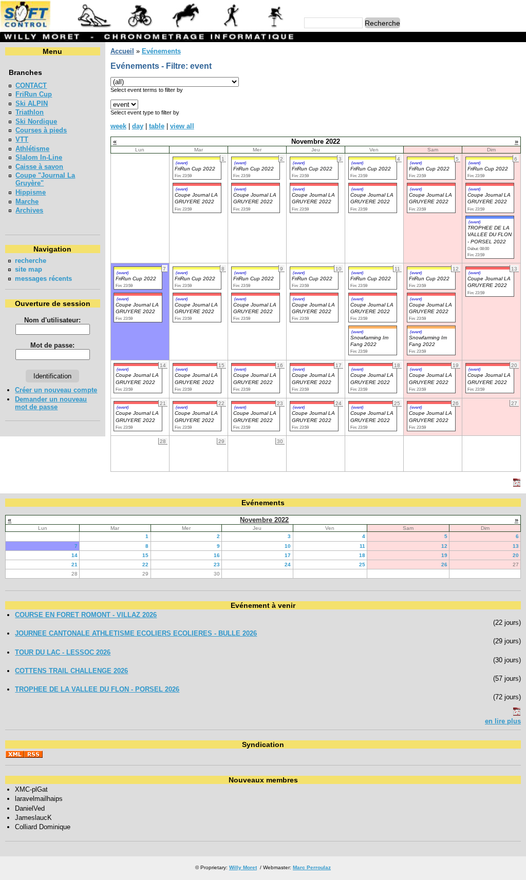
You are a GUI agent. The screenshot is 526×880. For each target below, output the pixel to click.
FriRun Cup (33, 94)
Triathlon (29, 112)
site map (28, 269)
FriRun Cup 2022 (195, 168)
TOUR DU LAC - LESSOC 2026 (62, 652)
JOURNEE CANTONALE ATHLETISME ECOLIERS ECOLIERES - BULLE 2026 (136, 633)
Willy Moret (243, 867)
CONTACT (31, 85)
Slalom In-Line (38, 157)
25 (362, 564)
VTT (21, 139)
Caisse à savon (39, 166)
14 (74, 555)
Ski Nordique (36, 121)
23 (217, 564)
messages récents (43, 278)
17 (288, 555)
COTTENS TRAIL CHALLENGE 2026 (71, 671)
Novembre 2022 (264, 520)
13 (516, 546)
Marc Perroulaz (312, 867)
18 (362, 555)
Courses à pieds (41, 130)
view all (182, 126)
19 (444, 555)
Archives (29, 210)
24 (288, 564)
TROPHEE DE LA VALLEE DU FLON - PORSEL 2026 (97, 689)
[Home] (148, 28)
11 (362, 546)
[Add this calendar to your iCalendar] (517, 484)
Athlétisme (32, 148)
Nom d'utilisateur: (52, 320)
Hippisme (30, 192)
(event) (182, 162)
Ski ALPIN (31, 103)
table (156, 126)
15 (145, 555)
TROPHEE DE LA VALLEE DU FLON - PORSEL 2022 (489, 234)
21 (74, 564)
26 (444, 564)
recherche (30, 260)
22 (145, 564)
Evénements (161, 51)
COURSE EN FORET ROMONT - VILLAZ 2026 (86, 615)
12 (444, 546)
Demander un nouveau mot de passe (51, 403)
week (118, 126)
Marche (27, 201)
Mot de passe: (52, 345)
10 (288, 546)
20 (516, 555)
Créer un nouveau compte (56, 390)
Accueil (122, 51)
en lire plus (503, 721)
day (137, 126)
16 (217, 555)
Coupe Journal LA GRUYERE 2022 (489, 282)
